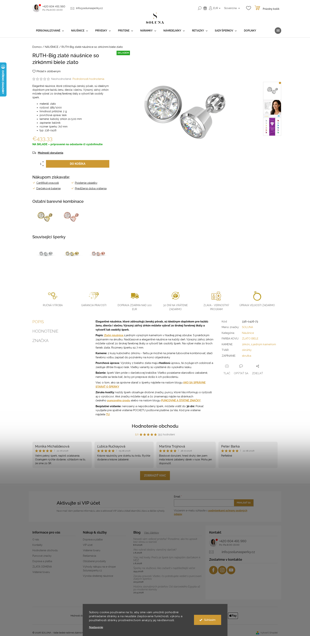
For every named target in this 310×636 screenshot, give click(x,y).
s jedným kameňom (263, 344)
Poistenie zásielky (86, 182)
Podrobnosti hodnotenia (88, 79)
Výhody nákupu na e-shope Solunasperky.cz (99, 568)
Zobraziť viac (155, 475)
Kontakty (37, 544)
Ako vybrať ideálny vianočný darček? (155, 549)
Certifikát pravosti (47, 182)
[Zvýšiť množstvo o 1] (43, 162)
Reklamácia (89, 555)
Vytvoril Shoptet (269, 632)
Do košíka (77, 163)
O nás (35, 539)
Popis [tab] (38, 322)
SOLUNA (247, 327)
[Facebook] (213, 570)
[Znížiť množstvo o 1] (43, 166)
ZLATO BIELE (250, 338)
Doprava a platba (42, 561)
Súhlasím (210, 620)
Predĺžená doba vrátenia (91, 188)
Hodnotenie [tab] (45, 331)
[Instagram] (222, 570)
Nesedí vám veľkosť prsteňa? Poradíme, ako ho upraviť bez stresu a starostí (165, 540)
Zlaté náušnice (114, 335)
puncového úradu (118, 400)
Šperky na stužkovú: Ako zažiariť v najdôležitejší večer (164, 568)
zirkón (246, 344)
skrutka (246, 355)
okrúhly (247, 350)
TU (108, 414)
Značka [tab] (40, 340)
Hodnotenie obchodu (155, 426)
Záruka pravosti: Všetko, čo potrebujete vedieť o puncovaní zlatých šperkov (167, 577)
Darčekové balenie (48, 188)
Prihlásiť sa (244, 502)
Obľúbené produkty (94, 561)
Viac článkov (151, 532)
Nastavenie (96, 627)
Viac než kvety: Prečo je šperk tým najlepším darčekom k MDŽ (166, 559)
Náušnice (248, 333)
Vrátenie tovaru (41, 572)
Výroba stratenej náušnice (98, 575)
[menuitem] (50, 30)
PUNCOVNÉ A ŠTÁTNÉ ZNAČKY (181, 400)
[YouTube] (231, 570)
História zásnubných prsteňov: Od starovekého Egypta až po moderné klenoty (166, 588)
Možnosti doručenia (50, 153)
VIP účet (87, 544)
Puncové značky (42, 555)
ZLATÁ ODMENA (42, 566)
